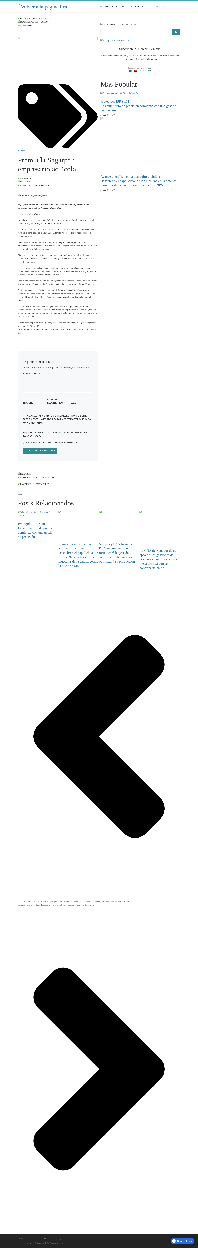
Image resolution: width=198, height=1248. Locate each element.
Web (73, 403)
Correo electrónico (56, 401)
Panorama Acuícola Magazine (39, 1239)
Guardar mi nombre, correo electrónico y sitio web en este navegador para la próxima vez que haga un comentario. (57, 419)
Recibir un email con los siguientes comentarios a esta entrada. (55, 434)
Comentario (31, 373)
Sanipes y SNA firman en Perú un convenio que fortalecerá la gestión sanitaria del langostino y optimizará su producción (117, 552)
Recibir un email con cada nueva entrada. (52, 442)
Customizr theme (56, 1243)
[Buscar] (176, 32)
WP (31, 1243)
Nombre (29, 403)
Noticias (21, 151)
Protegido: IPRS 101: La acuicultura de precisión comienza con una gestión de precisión (138, 106)
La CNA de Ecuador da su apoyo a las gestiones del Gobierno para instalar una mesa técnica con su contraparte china (158, 559)
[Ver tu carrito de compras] (178, 6)
